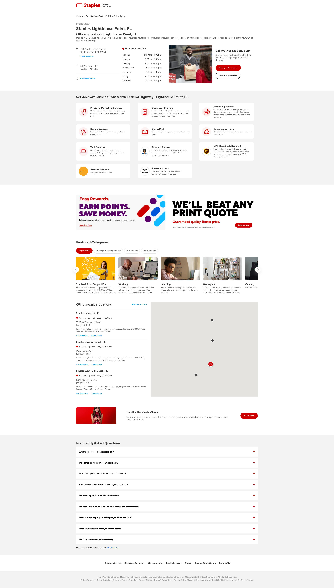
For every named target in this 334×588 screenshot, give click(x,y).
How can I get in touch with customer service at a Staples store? (109, 507)
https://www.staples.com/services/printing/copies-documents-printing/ (161, 105)
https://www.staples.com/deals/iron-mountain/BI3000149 (226, 104)
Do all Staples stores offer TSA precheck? (98, 463)
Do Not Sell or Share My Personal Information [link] (195, 580)
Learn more (249, 416)
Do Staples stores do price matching (96, 539)
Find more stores (140, 304)
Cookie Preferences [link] (226, 580)
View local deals (87, 78)
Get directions (87, 57)
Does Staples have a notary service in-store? (100, 529)
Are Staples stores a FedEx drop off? (96, 452)
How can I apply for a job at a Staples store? (99, 496)
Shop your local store (228, 68)
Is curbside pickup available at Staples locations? (102, 474)
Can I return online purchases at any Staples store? (103, 485)
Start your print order (228, 76)
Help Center (113, 547)
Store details (96, 336)
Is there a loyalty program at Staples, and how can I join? (105, 518)
